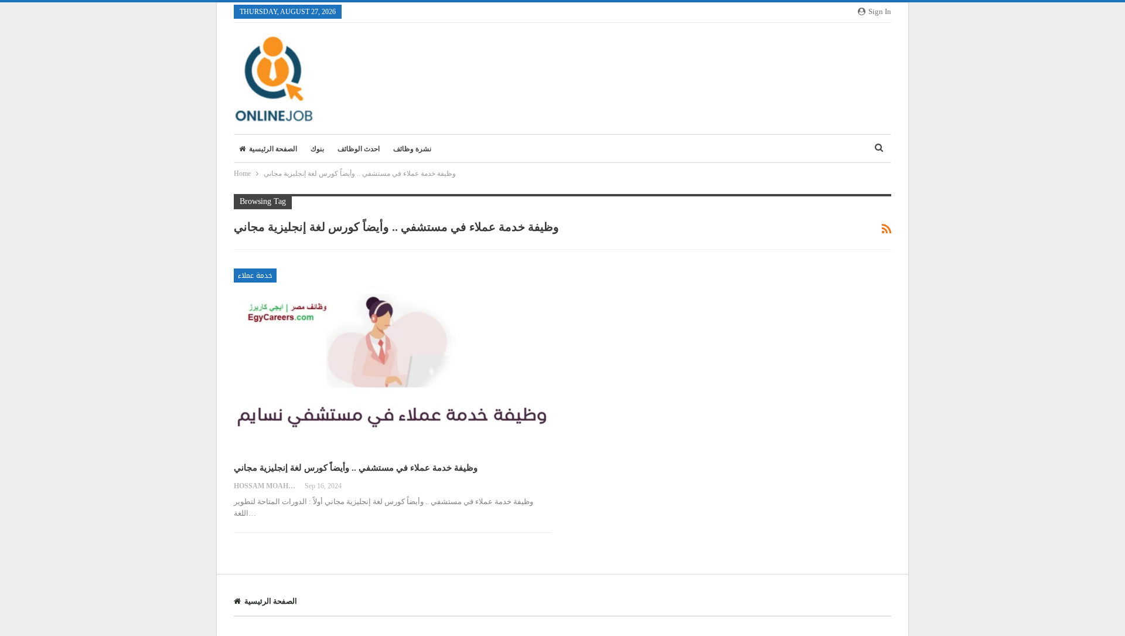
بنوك (317, 149)
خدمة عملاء (255, 275)
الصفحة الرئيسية (273, 149)
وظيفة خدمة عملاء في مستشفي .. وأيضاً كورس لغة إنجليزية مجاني (356, 467)
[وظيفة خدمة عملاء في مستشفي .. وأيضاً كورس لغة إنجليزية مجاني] (393, 360)
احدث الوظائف (359, 149)
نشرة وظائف (412, 149)
